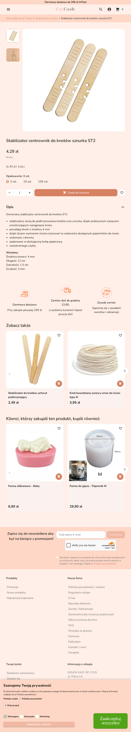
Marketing (44, 716)
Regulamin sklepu (79, 592)
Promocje (12, 587)
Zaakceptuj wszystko (110, 721)
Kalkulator (74, 642)
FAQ (71, 625)
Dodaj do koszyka (76, 193)
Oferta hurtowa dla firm (82, 620)
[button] (8, 9)
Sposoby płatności (79, 603)
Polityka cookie (10, 698)
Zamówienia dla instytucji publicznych (91, 614)
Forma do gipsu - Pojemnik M (88, 486)
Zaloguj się (13, 678)
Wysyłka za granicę (80, 631)
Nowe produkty (16, 592)
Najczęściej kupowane (20, 598)
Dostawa (73, 636)
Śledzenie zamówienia (20, 673)
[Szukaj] (101, 9)
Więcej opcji (13, 705)
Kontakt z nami (77, 647)
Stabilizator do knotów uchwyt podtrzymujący (27, 395)
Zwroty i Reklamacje (80, 609)
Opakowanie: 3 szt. (18, 176)
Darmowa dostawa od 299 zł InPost (65, 2)
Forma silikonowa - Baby (24, 486)
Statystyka (29, 716)
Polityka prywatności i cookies (86, 587)
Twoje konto (13, 664)
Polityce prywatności (105, 563)
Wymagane (13, 716)
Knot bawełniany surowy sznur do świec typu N (95, 395)
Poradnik (73, 653)
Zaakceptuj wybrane (39, 724)
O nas (71, 598)
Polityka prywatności (32, 698)
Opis (9, 207)
